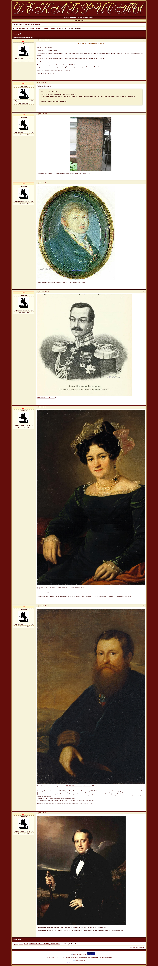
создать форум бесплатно (137, 947)
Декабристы (18, 28)
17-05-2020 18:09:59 (44, 82)
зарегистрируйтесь (36, 24)
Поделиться (38, 40)
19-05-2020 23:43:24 (44, 813)
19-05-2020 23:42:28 (44, 605)
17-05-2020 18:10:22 (44, 114)
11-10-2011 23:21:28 (44, 40)
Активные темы (79, 20)
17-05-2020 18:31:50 (44, 291)
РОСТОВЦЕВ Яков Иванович (45, 398)
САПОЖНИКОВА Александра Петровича (78, 786)
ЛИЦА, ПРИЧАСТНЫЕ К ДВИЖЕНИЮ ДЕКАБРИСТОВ (42, 28)
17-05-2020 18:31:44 (44, 182)
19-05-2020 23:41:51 (44, 407)
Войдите (25, 24)
